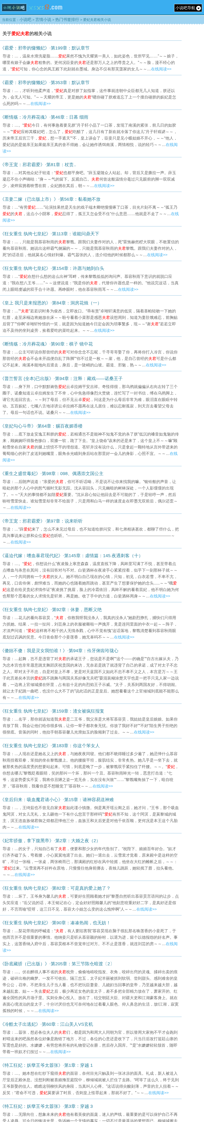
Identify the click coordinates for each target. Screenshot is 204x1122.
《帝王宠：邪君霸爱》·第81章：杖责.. (38, 164)
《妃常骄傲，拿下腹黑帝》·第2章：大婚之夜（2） (50, 840)
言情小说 (43, 19)
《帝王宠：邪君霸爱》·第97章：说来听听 (41, 521)
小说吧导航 (185, 8)
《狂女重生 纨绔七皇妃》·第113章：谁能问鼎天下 (49, 233)
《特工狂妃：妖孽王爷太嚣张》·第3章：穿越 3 (46, 1106)
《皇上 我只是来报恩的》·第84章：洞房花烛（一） (51, 302)
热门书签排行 (67, 19)
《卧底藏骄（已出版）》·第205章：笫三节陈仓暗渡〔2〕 (57, 963)
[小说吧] (32, 13)
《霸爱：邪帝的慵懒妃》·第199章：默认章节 (45, 48)
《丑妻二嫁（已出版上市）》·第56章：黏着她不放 (50, 199)
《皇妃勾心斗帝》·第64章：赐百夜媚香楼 (41, 426)
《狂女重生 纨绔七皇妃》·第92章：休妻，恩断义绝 (51, 609)
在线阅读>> (161, 69)
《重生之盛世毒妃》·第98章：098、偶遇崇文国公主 (51, 473)
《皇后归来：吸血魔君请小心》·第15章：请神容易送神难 (57, 799)
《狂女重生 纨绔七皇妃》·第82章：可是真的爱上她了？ (55, 888)
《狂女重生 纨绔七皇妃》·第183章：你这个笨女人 (50, 745)
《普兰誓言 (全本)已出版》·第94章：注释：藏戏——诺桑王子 (61, 378)
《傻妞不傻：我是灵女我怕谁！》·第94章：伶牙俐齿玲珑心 (59, 650)
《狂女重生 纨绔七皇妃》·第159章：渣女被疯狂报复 (52, 711)
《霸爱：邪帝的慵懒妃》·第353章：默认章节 (45, 82)
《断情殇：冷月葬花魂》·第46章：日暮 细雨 (44, 117)
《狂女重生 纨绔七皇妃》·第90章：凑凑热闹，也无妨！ (55, 922)
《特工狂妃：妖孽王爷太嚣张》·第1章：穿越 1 (46, 1065)
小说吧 (25, 19)
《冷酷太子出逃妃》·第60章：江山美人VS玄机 (46, 1024)
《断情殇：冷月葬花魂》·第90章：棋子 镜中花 (46, 343)
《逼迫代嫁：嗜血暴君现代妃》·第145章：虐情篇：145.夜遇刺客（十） (71, 555)
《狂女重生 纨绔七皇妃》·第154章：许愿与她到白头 (52, 268)
